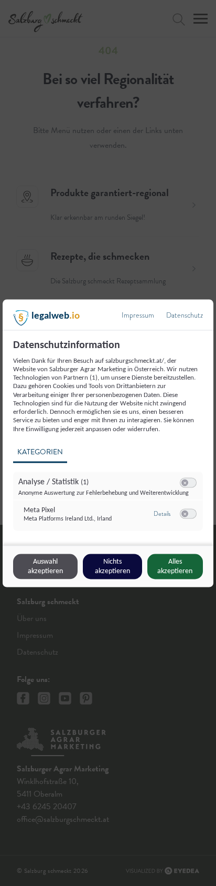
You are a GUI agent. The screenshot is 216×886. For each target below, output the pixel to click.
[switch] (188, 482)
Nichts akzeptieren (112, 566)
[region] (109, 441)
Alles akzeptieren (174, 566)
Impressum (138, 315)
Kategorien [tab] (40, 451)
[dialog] (108, 443)
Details (162, 514)
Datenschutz (184, 315)
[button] (184, 482)
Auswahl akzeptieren (45, 566)
